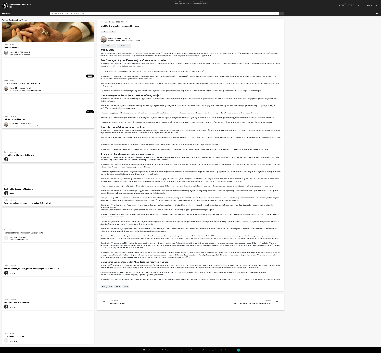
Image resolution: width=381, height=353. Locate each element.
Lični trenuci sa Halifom (14, 336)
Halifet (112, 32)
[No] (379, 350)
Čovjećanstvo (14, 230)
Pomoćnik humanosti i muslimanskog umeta (23, 233)
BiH (20, 6)
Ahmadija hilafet (107, 287)
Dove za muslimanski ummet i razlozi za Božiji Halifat (27, 203)
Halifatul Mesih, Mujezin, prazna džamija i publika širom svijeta (31, 268)
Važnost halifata (11, 47)
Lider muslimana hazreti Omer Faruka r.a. (22, 83)
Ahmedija (13, 116)
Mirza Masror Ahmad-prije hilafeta (19, 155)
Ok (239, 350)
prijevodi (124, 46)
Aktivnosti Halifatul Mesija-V (16, 302)
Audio (108, 46)
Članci (6, 44)
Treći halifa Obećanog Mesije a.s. (18, 189)
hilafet (126, 287)
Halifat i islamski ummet (15, 119)
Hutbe (6, 80)
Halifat (12, 44)
